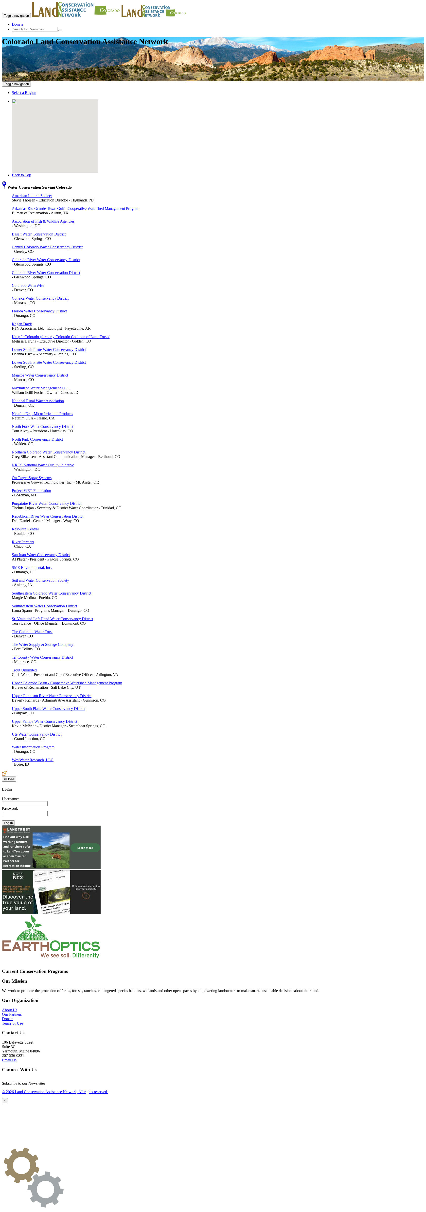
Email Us (9, 1060)
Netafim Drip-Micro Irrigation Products (42, 414)
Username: (10, 799)
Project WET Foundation (31, 490)
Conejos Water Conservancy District (40, 298)
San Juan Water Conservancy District (41, 555)
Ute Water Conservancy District (36, 734)
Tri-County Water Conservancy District (42, 657)
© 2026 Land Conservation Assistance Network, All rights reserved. (55, 1092)
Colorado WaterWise (28, 285)
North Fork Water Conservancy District (42, 426)
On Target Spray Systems (32, 478)
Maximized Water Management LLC (40, 388)
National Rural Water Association (38, 401)
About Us (9, 1010)
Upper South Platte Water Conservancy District (48, 708)
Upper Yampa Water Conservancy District (44, 721)
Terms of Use (12, 1023)
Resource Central (25, 529)
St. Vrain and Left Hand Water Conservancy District (52, 619)
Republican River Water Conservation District (47, 516)
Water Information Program (33, 747)
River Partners (23, 542)
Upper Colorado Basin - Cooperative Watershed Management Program (67, 683)
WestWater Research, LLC (32, 760)
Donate (17, 24)
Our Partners (12, 1014)
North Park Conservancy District (37, 439)
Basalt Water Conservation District (39, 234)
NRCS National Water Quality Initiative (43, 465)
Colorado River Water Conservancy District (46, 260)
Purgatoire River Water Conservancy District (46, 503)
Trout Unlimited (24, 670)
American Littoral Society (32, 196)
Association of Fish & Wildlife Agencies (43, 221)
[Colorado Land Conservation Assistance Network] (76, 15)
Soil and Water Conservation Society (40, 580)
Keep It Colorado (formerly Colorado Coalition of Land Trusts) (61, 337)
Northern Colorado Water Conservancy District (48, 452)
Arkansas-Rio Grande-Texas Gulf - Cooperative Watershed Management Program (75, 208)
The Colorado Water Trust (32, 632)
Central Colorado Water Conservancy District (47, 247)
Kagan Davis (22, 324)
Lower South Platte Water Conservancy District (49, 349)
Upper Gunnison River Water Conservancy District (51, 696)
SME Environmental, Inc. (32, 567)
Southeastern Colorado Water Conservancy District (51, 593)
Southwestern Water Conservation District (44, 606)
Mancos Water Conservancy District (40, 375)
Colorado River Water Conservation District (46, 273)
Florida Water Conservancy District (39, 311)
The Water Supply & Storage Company (42, 644)
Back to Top (21, 175)
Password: (10, 808)
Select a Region (24, 92)
